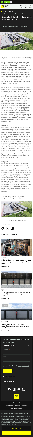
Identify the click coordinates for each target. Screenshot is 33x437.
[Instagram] (23, 389)
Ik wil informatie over (8, 342)
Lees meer (4, 266)
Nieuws (10, 11)
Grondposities (9, 405)
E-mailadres (6, 349)
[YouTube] (19, 389)
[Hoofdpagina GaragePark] (5, 6)
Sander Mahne (24, 27)
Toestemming (7, 364)
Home (4, 11)
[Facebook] (9, 389)
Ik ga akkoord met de (17, 366)
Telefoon (5, 356)
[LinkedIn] (14, 389)
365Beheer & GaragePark (21, 405)
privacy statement (23, 366)
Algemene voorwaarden (16, 408)
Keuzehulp (29, 2)
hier (20, 198)
